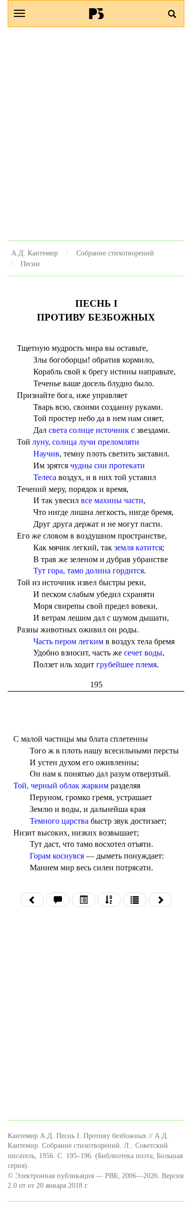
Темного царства (59, 821)
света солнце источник (89, 430)
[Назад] (32, 899)
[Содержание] (83, 899)
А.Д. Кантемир (34, 253)
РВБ (96, 13)
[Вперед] (160, 899)
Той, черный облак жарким (61, 785)
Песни (30, 264)
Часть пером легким (68, 641)
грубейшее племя (126, 664)
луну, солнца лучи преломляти (85, 442)
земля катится (138, 547)
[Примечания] (58, 899)
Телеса (44, 477)
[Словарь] (134, 899)
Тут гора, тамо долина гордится (88, 570)
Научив (46, 453)
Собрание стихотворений (115, 253)
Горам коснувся (57, 855)
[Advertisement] (96, 133)
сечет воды (143, 652)
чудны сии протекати (107, 465)
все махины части (112, 500)
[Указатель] (109, 899)
